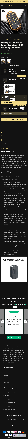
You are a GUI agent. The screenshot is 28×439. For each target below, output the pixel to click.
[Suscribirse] (23, 419)
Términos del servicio (9, 409)
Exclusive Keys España (15, 437)
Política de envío (7, 406)
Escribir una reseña (14, 337)
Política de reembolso (9, 402)
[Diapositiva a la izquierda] (10, 37)
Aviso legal (6, 395)
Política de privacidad (9, 399)
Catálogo (5, 375)
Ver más (14, 327)
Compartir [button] (5, 148)
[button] (2, 5)
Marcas (5, 378)
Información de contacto (10, 392)
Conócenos (6, 382)
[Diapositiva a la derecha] (17, 37)
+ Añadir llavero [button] (14, 96)
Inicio (4, 371)
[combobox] (9, 86)
